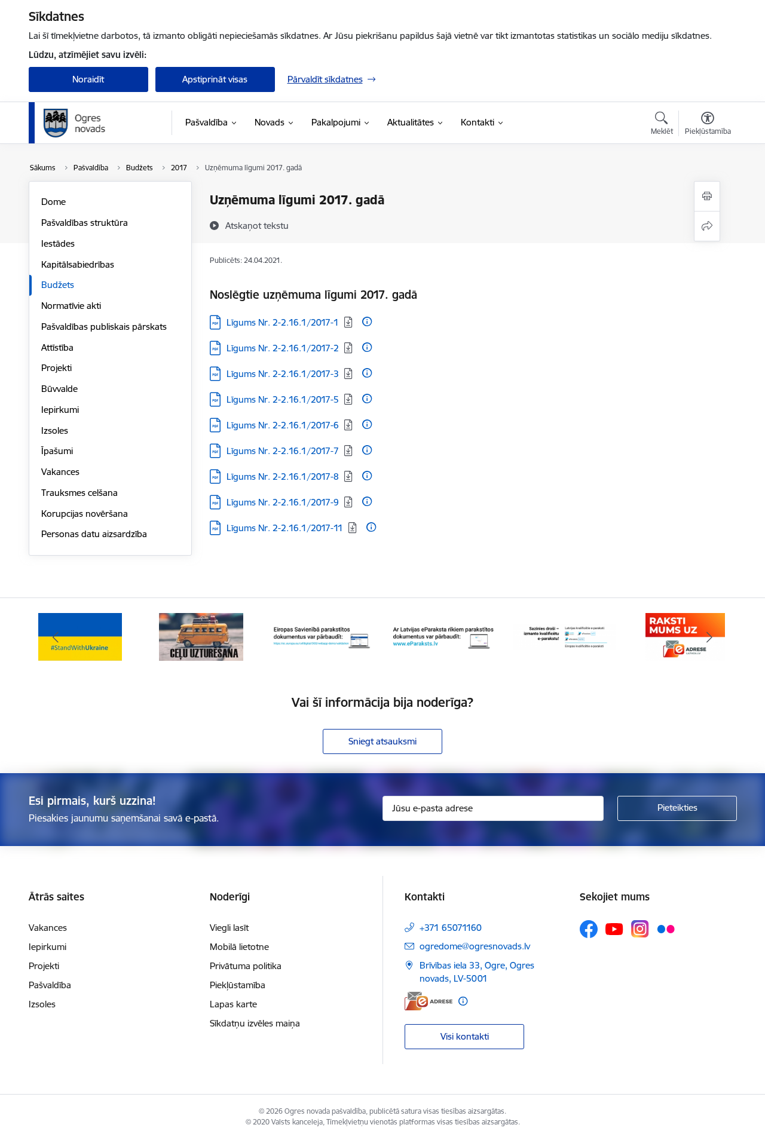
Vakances (60, 471)
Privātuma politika (245, 966)
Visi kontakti (464, 1036)
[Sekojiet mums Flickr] (666, 928)
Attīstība (57, 347)
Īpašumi (57, 450)
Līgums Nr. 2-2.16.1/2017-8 (283, 476)
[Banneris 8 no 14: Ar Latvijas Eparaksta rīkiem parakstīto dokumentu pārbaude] (443, 636)
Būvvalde (59, 388)
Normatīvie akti (71, 305)
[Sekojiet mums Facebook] (589, 929)
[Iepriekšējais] (56, 637)
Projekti (56, 367)
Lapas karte (233, 1004)
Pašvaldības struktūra (84, 222)
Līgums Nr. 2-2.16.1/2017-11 (285, 528)
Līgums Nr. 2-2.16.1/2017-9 (283, 502)
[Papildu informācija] (367, 321)
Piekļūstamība (237, 985)
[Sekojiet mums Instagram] (640, 928)
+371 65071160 (451, 927)
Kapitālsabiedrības (77, 264)
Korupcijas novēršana (84, 513)
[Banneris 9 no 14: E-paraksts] (564, 636)
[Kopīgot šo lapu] (707, 226)
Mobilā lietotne (239, 946)
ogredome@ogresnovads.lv (475, 946)
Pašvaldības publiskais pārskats (104, 326)
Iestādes (58, 243)
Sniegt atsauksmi (382, 741)
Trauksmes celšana (79, 492)
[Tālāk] (709, 637)
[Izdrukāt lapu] (707, 196)
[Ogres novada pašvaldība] (98, 123)
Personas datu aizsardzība (94, 534)
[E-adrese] (428, 1001)
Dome (53, 201)
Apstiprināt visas (214, 79)
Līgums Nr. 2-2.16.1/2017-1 (283, 322)
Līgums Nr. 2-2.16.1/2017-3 (283, 373)
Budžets (57, 284)
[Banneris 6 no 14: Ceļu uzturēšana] (201, 636)
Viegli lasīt (229, 927)
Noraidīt (88, 79)
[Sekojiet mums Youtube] (614, 928)
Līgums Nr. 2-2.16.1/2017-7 (283, 450)
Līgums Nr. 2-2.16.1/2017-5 (283, 399)
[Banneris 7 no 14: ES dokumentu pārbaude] (322, 636)
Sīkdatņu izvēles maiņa (255, 1023)
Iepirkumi (60, 409)
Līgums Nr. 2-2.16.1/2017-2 (283, 348)
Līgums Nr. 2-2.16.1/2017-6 (283, 425)
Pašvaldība (50, 985)
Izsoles (54, 430)
